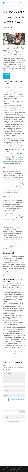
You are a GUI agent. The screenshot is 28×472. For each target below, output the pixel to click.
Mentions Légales (8, 470)
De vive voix (21, 470)
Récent (20, 417)
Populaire (8, 417)
